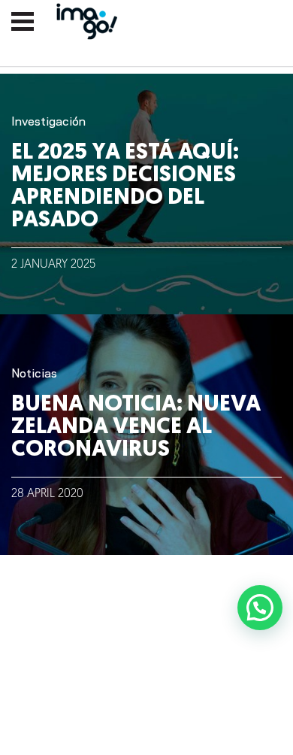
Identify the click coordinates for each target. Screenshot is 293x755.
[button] (259, 607)
